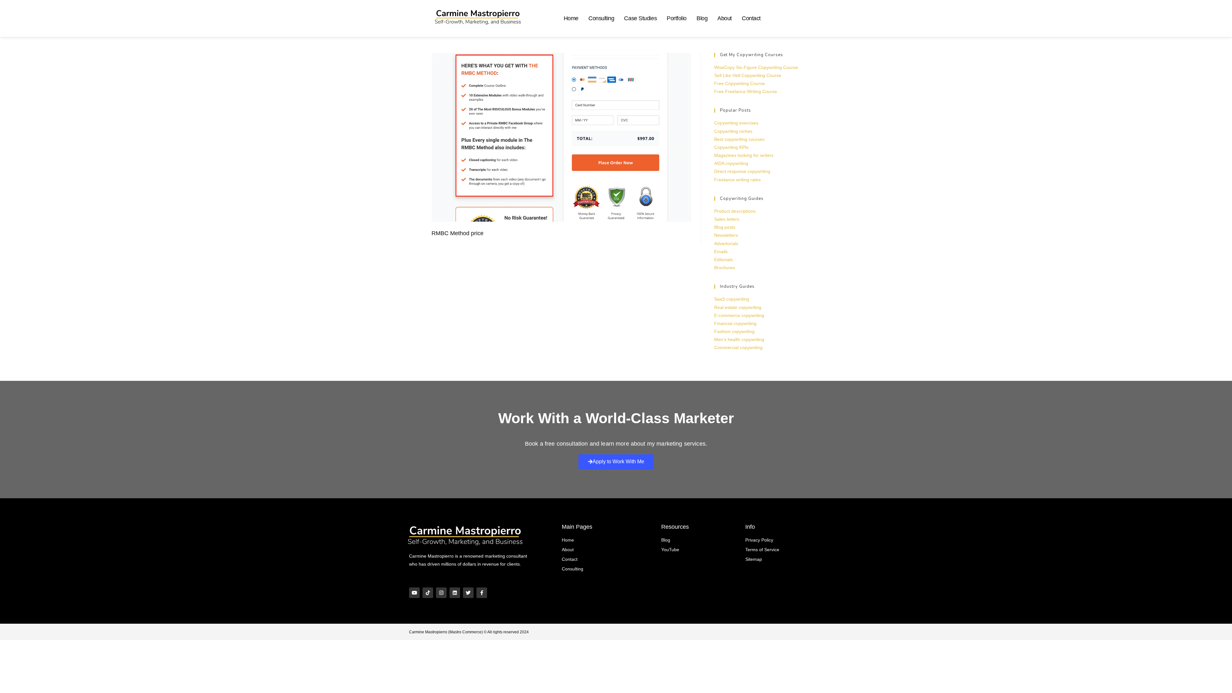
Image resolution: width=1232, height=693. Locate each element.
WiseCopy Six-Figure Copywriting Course (756, 67)
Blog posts (724, 227)
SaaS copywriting (731, 299)
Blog (702, 18)
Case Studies (640, 18)
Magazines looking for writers (744, 155)
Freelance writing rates (737, 179)
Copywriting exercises (736, 122)
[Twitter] (468, 592)
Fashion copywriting (734, 331)
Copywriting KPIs (731, 147)
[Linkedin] (454, 592)
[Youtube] (414, 592)
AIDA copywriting (731, 163)
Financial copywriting (735, 323)
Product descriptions (735, 211)
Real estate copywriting (737, 307)
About (724, 18)
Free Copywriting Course (739, 83)
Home (571, 18)
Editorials (723, 259)
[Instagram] (441, 592)
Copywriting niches (733, 131)
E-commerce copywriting (739, 315)
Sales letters (726, 219)
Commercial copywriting (738, 347)
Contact (751, 18)
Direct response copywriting (742, 171)
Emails (721, 251)
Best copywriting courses (739, 139)
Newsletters (726, 235)
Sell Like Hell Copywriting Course (747, 75)
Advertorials (726, 243)
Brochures (724, 267)
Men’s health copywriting (739, 339)
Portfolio (677, 18)
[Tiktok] (428, 592)
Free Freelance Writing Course (745, 91)
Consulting (601, 18)
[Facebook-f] (481, 592)
